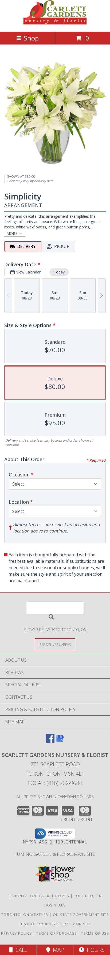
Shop (31, 38)
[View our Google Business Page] (60, 741)
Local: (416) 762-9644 (55, 783)
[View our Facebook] (50, 741)
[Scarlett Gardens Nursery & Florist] (55, 23)
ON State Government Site (81, 914)
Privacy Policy (16, 933)
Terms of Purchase (56, 933)
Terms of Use (95, 933)
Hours (94, 949)
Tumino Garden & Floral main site (55, 854)
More (11, 233)
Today (59, 272)
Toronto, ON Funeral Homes (38, 895)
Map (57, 949)
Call (20, 949)
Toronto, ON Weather (24, 914)
